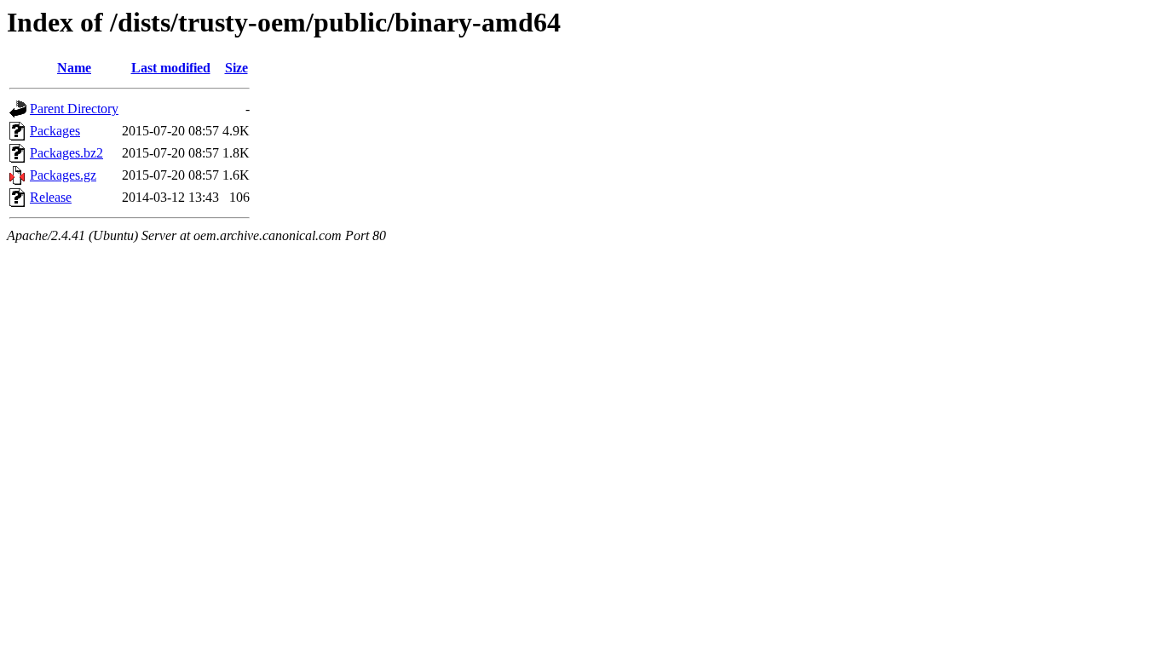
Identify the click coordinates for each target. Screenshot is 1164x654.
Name (74, 67)
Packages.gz (63, 175)
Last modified (170, 67)
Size (236, 67)
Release (51, 197)
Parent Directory (74, 108)
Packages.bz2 (66, 153)
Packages (55, 130)
